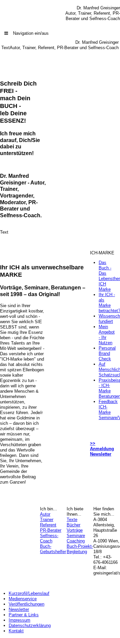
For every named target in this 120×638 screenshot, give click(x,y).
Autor (45, 514)
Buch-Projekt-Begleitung (80, 549)
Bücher (73, 524)
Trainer (46, 519)
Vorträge (75, 530)
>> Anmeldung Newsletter (102, 449)
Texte (72, 519)
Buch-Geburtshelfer (53, 549)
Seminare (76, 535)
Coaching (76, 540)
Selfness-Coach (49, 538)
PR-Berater (50, 530)
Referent (48, 524)
